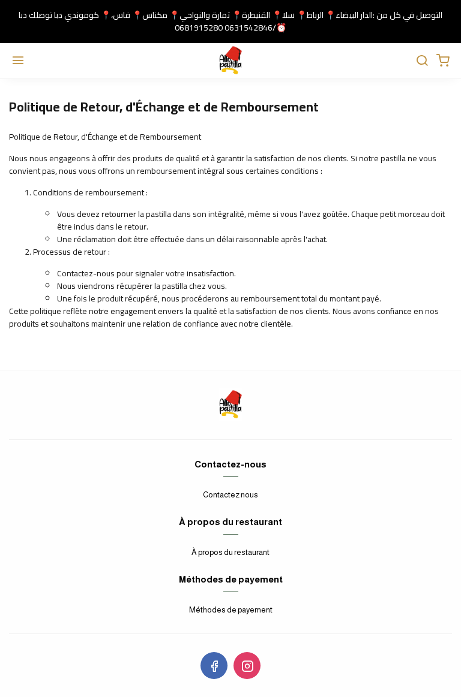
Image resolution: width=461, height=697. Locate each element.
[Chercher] (422, 61)
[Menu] (18, 61)
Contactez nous (230, 494)
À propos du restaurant (230, 552)
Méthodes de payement (231, 609)
